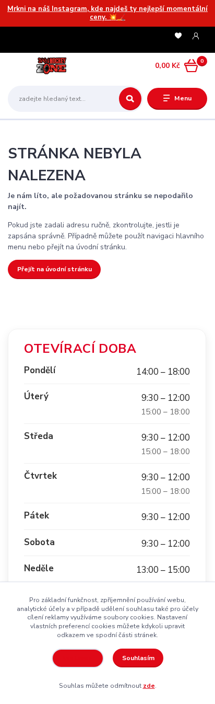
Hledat (130, 98)
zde (149, 686)
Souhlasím (138, 658)
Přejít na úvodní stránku (54, 269)
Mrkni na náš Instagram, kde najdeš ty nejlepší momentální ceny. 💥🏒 (107, 13)
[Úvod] (43, 65)
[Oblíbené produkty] (178, 36)
